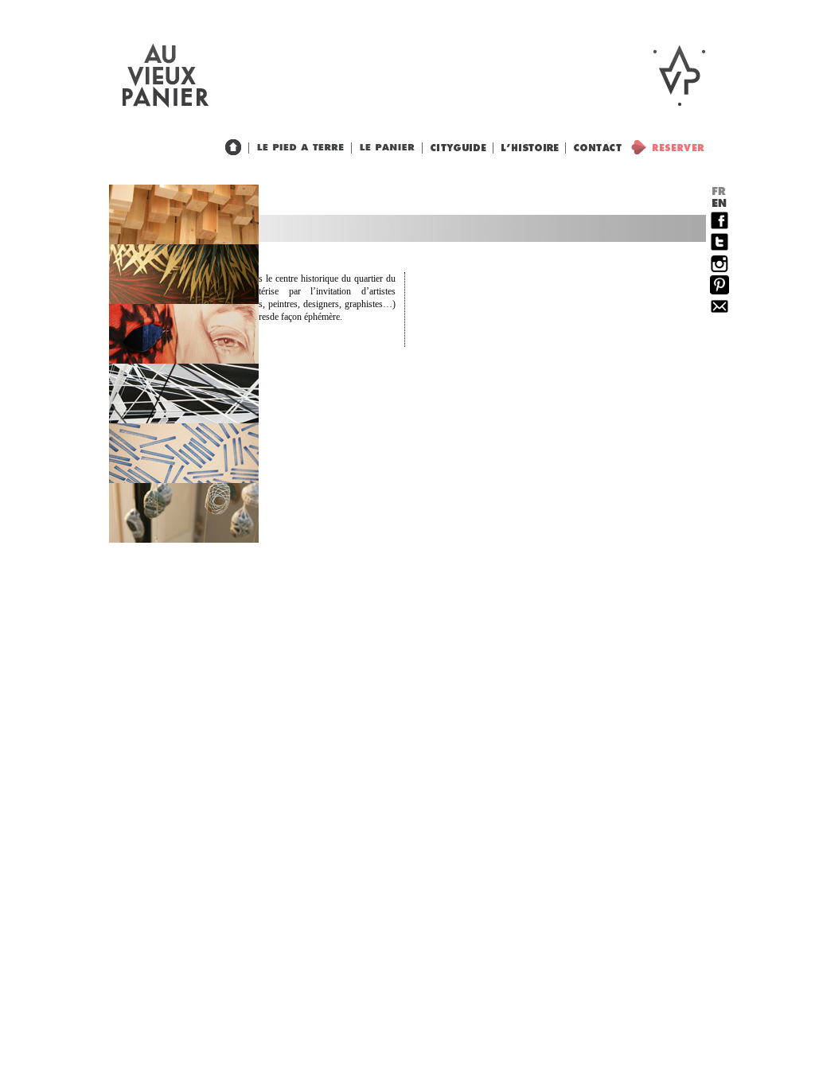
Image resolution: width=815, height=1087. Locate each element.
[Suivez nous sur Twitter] (719, 248)
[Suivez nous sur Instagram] (719, 269)
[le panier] (383, 147)
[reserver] (663, 147)
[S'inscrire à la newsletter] (719, 312)
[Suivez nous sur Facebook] (719, 226)
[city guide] (526, 147)
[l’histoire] (454, 147)
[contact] (594, 147)
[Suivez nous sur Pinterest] (719, 291)
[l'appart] (297, 147)
